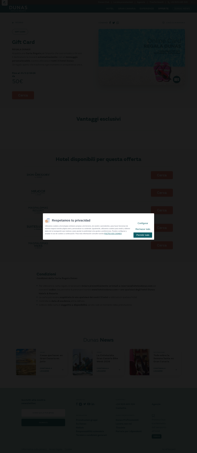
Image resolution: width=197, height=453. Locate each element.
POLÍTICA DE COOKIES (113, 234)
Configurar (143, 223)
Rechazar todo (142, 229)
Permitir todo (142, 235)
